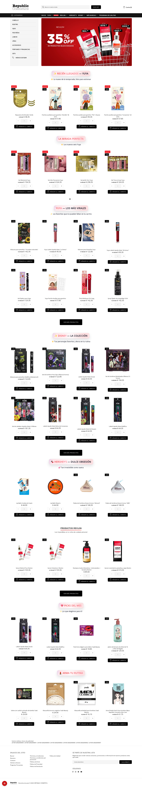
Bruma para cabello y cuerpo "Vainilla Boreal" (118, 115)
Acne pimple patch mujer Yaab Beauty (86, 710)
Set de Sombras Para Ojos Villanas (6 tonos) (55, 375)
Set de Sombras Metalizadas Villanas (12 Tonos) (118, 377)
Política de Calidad (55, 756)
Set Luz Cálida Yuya (87, 180)
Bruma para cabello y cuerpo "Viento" (55, 115)
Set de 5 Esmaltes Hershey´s (86, 503)
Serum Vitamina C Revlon (55, 568)
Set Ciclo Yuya (118, 180)
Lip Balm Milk (24, 503)
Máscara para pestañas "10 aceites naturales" (24, 249)
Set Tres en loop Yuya (55, 180)
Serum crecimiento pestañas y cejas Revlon (118, 568)
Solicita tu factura (15, 763)
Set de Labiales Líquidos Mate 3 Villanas (24, 426)
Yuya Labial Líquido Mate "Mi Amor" (118, 250)
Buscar (96, 7)
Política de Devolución (36, 766)
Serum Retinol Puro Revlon (24, 568)
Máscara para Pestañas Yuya (86, 249)
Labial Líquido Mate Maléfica (118, 426)
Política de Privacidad (36, 764)
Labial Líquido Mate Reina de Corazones (55, 426)
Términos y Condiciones (37, 756)
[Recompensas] (4, 783)
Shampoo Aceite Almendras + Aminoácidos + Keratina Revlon (86, 569)
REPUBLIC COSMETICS (20, 7)
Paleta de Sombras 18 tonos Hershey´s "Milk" (55, 503)
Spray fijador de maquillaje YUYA (118, 298)
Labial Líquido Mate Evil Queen (86, 429)
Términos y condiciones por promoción (38, 758)
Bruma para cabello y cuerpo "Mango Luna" (86, 115)
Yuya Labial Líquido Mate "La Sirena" (55, 249)
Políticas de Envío (35, 762)
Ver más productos (71, 322)
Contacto (12, 760)
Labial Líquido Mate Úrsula (86, 377)
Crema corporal (118, 647)
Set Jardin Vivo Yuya (24, 180)
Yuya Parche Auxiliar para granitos (55, 298)
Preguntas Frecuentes (16, 765)
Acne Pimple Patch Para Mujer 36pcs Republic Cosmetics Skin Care (55, 711)
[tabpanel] (86, 174)
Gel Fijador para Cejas (24, 298)
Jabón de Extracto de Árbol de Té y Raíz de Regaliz (55, 648)
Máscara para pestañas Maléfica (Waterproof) (24, 377)
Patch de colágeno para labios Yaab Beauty (24, 647)
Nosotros (12, 758)
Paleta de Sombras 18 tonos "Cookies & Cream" (118, 504)
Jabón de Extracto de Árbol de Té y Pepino (86, 647)
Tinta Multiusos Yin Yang (86, 298)
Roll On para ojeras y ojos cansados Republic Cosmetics (24, 711)
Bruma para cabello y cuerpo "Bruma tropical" (24, 116)
